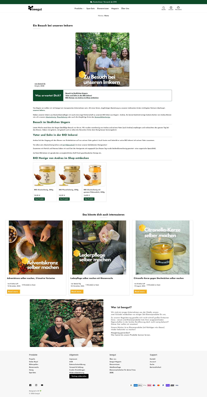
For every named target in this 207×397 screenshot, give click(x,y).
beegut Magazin (115, 362)
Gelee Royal (33, 362)
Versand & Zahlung (76, 367)
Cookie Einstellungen (77, 370)
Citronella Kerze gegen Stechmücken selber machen (159, 278)
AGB (71, 362)
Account (153, 362)
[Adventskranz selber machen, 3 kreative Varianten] (35, 247)
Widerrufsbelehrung (76, 372)
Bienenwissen (115, 364)
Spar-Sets (32, 372)
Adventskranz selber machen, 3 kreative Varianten (31, 278)
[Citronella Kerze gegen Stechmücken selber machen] (162, 247)
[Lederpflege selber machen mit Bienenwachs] (99, 247)
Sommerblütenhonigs (102, 117)
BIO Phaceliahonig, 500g (68, 190)
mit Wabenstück (68, 145)
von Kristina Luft (13, 284)
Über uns (113, 359)
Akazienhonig (51, 117)
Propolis (32, 359)
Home (100, 15)
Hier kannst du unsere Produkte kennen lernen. (131, 335)
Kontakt (152, 359)
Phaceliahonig (62, 117)
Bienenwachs (34, 367)
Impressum (73, 359)
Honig (31, 370)
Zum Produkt (39, 199)
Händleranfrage (115, 367)
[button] (79, 8)
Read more (13, 291)
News (106, 15)
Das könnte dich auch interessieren (103, 214)
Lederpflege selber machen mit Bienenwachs (91, 278)
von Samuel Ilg (40, 84)
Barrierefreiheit (155, 367)
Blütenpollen (33, 364)
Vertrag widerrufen (78, 376)
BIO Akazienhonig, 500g (43, 190)
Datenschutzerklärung (77, 364)
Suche (152, 364)
